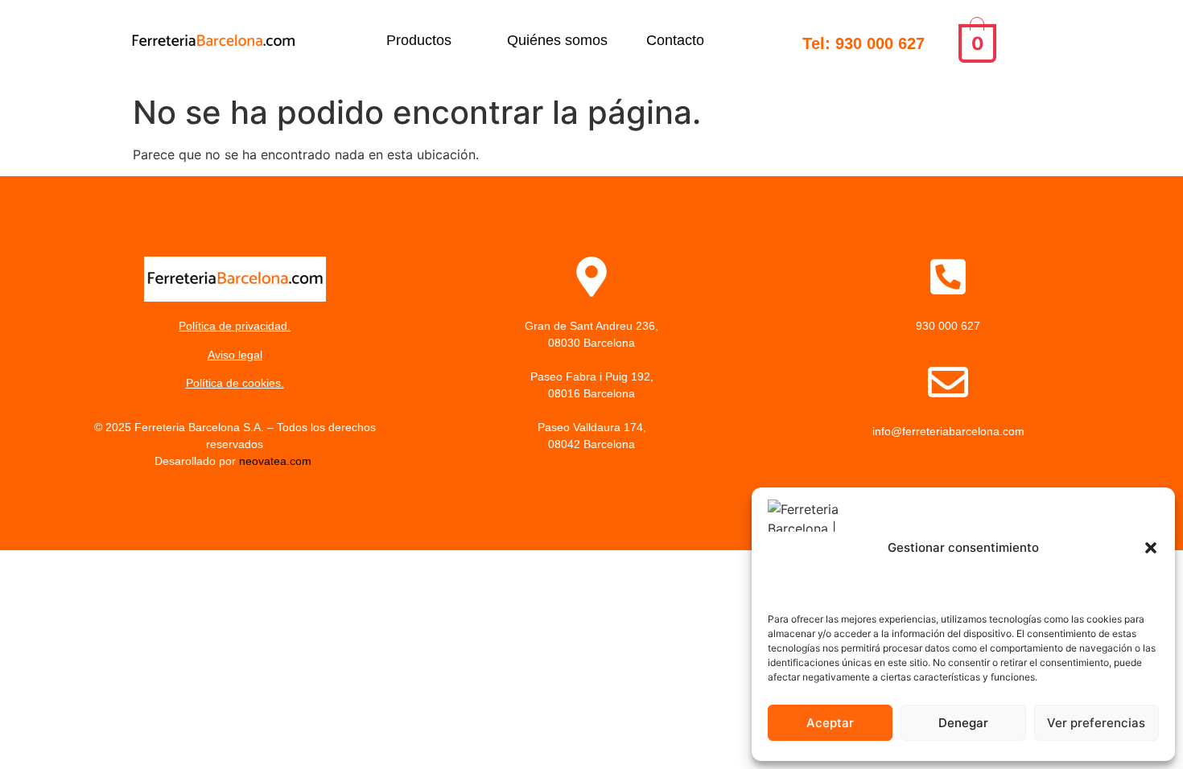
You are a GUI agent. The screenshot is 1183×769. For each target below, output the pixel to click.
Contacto (675, 40)
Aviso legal (235, 354)
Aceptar (830, 722)
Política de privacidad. (235, 325)
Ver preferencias (1096, 722)
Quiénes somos (557, 40)
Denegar (963, 722)
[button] (1151, 548)
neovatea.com (277, 460)
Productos (418, 40)
